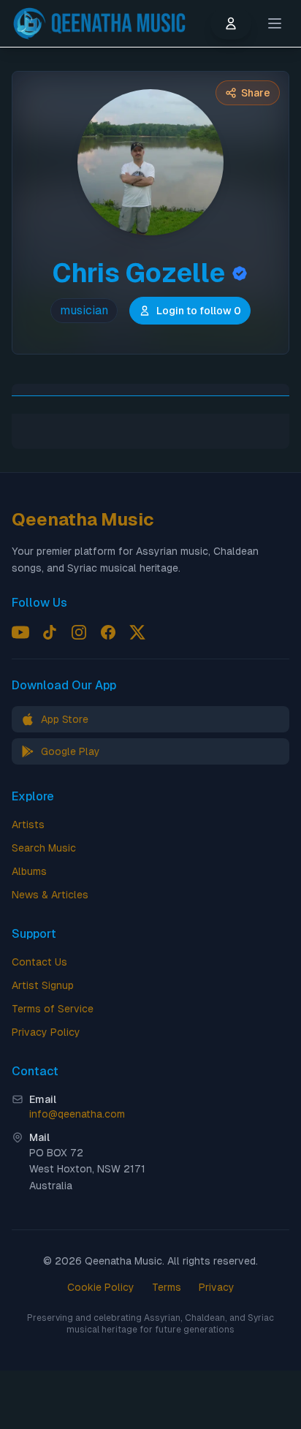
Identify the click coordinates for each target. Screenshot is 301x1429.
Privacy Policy (46, 1032)
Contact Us (39, 962)
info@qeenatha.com (77, 1114)
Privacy (217, 1287)
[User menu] (230, 23)
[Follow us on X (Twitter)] (137, 632)
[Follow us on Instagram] (79, 632)
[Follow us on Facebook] (108, 632)
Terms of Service (53, 1009)
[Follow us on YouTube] (20, 632)
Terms (166, 1287)
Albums (29, 871)
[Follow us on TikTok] (49, 632)
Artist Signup (43, 985)
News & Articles (50, 895)
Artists (28, 824)
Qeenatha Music (83, 519)
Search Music (44, 848)
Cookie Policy (100, 1287)
